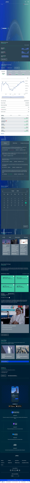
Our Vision (2, 293)
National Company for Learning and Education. (9, 325)
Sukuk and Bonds (3, 55)
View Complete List (4, 334)
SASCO (2, 130)
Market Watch (4, 59)
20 (18, 202)
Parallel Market (3, 51)
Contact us (3, 375)
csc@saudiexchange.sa (5, 371)
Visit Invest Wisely (4, 361)
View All (2, 133)
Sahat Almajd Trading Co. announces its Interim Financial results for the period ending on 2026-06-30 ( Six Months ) (14, 159)
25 (11, 205)
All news (5, 143)
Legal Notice (17, 460)
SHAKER (2, 124)
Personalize (16, 67)
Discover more (5, 253)
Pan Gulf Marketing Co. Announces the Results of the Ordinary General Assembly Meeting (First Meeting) (15, 165)
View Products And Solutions (12, 375)
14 (22, 200)
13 (18, 200)
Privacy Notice (24, 460)
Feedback (9, 460)
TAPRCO (2, 127)
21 (22, 202)
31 (7, 207)
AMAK (2, 117)
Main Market (3, 47)
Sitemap (2, 460)
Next (8, 28)
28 (22, 205)
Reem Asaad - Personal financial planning (7, 357)
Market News (15, 143)
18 (11, 202)
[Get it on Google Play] (11, 406)
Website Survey (17, 462)
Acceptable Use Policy (25, 462)
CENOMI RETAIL (3, 120)
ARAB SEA (5, 174)
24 (7, 205)
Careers (2, 464)
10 (7, 200)
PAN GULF (5, 167)
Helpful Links (10, 462)
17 (7, 202)
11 (11, 200)
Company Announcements (25, 143)
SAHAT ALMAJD (6, 161)
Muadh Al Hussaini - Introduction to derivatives (22, 357)
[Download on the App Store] (19, 406)
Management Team (11, 293)
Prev (1, 28)
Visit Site (14, 415)
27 (18, 205)
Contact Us (2, 462)
